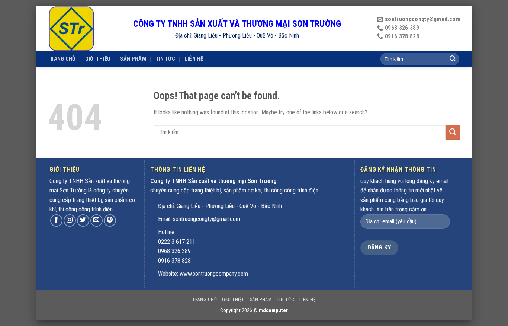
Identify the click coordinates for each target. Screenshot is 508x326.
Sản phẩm (133, 59)
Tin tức (165, 59)
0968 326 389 (174, 251)
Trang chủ (61, 59)
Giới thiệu (98, 59)
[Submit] (453, 132)
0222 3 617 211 (176, 241)
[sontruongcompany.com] (85, 28)
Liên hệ (194, 59)
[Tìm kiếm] (452, 59)
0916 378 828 (174, 260)
